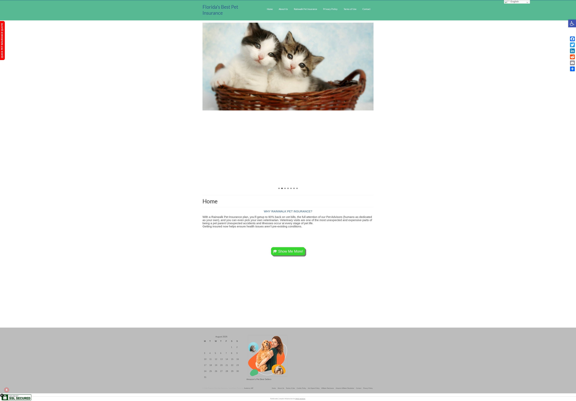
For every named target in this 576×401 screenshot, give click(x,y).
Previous (199, 106)
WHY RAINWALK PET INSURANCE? (288, 211)
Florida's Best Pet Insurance (220, 10)
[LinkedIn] (572, 51)
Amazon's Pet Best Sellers (258, 379)
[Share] (572, 69)
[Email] (572, 63)
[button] (572, 23)
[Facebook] (572, 39)
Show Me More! (290, 251)
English (514, 1)
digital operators (300, 398)
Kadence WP (248, 388)
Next (376, 106)
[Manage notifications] (6, 389)
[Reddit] (572, 57)
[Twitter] (572, 45)
